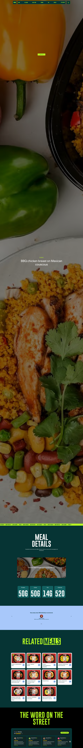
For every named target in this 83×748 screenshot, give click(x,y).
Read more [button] (16, 745)
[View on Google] (15, 738)
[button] (68, 2)
